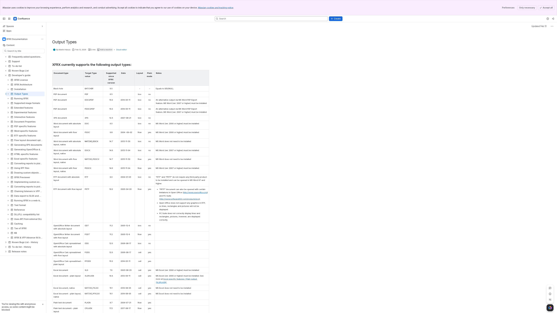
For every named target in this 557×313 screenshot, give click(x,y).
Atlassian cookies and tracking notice (215, 7)
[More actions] (42, 39)
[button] (80, 73)
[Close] (43, 304)
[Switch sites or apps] (9, 18)
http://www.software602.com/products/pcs (179, 199)
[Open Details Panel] (550, 294)
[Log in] (553, 18)
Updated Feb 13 (539, 26)
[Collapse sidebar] (4, 18)
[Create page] (550, 299)
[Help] (547, 18)
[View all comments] (550, 288)
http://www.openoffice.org (195, 192)
